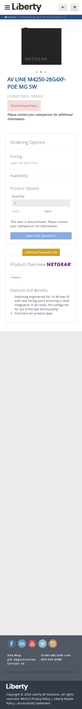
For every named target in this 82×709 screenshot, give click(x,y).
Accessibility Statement (34, 703)
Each (48, 211)
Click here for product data (33, 313)
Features (15, 277)
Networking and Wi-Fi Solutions (41, 17)
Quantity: (18, 196)
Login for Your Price (24, 163)
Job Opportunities (21, 659)
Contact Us (16, 663)
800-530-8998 (51, 659)
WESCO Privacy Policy (35, 699)
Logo (27, 7)
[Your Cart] (74, 7)
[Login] (62, 7)
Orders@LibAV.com (56, 655)
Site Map (14, 655)
